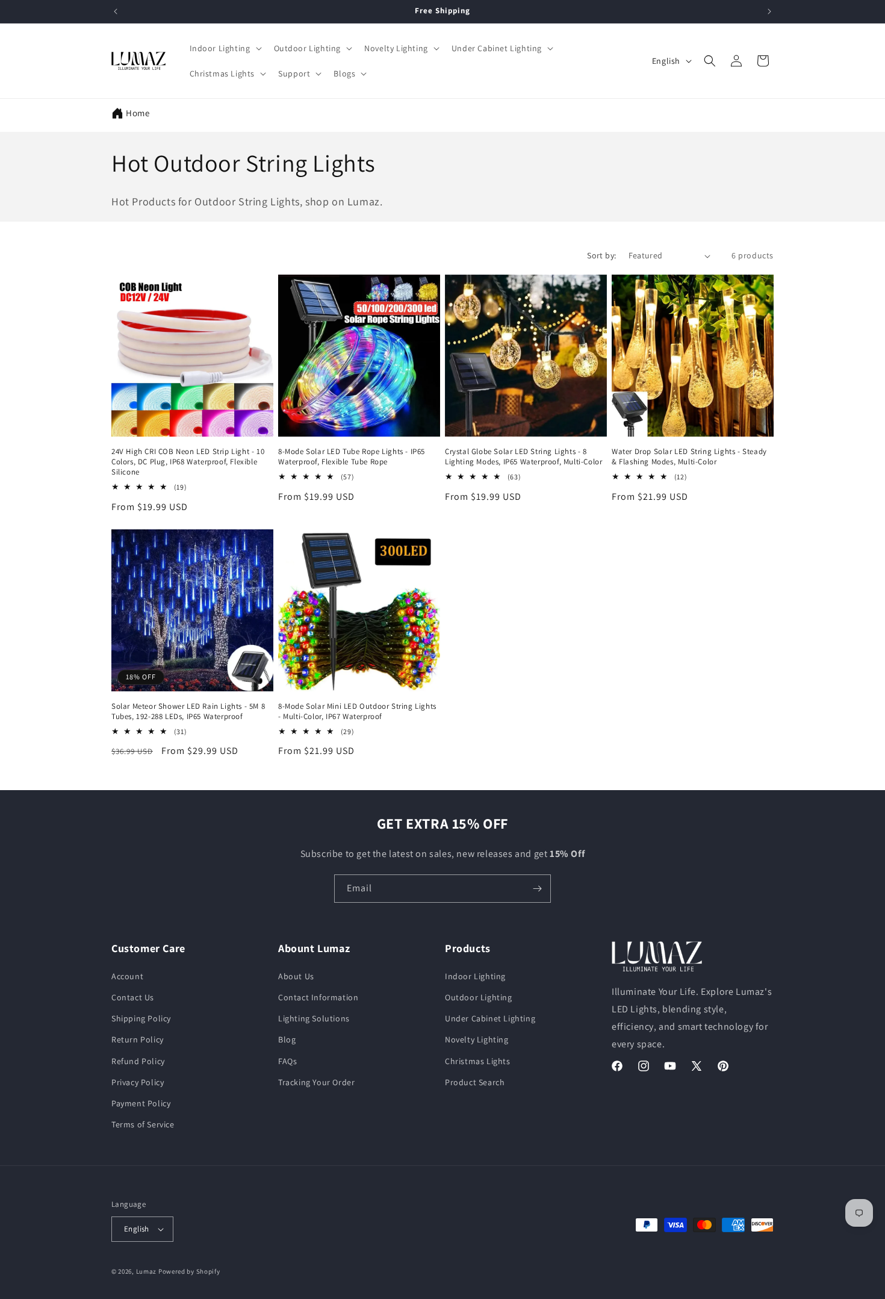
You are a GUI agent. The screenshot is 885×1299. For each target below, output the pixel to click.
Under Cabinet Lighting (490, 1018)
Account (127, 976)
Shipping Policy (141, 1018)
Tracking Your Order (316, 1082)
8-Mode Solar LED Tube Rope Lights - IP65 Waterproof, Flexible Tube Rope (351, 457)
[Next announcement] (769, 11)
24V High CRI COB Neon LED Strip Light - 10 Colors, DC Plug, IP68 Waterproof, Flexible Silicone (187, 462)
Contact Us (132, 997)
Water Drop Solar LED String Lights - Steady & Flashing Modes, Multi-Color (689, 457)
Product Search (475, 1082)
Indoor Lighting (475, 976)
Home (137, 113)
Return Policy (137, 1039)
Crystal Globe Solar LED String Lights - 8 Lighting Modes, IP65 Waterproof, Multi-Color (523, 457)
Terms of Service (143, 1124)
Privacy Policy (137, 1082)
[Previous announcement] (115, 11)
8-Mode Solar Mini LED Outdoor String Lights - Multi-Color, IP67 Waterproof (357, 711)
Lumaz (146, 1271)
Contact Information (318, 997)
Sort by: (601, 255)
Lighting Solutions (314, 1018)
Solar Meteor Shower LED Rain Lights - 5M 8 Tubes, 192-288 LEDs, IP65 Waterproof (188, 711)
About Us (296, 976)
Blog (287, 1039)
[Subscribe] (537, 888)
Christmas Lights (478, 1061)
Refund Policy (138, 1061)
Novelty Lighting (477, 1039)
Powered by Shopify (189, 1271)
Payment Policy (140, 1103)
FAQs (287, 1061)
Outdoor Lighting (478, 997)
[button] (224, 48)
